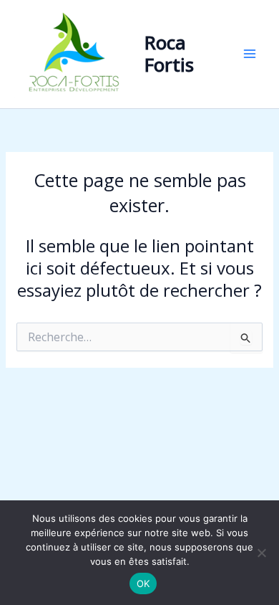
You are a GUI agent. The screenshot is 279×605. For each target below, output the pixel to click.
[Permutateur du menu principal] (250, 54)
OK (143, 583)
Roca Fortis (169, 53)
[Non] (261, 553)
